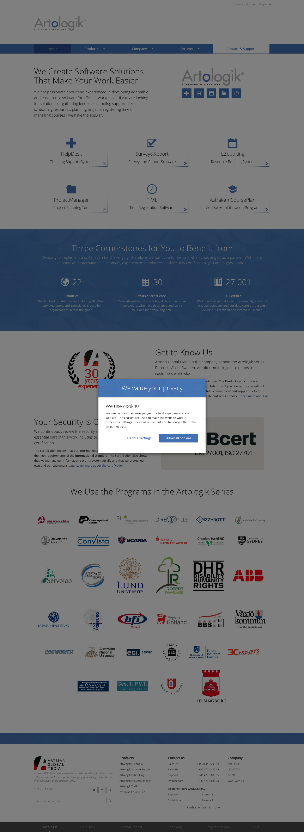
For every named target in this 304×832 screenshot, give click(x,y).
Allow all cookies (178, 438)
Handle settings (139, 438)
